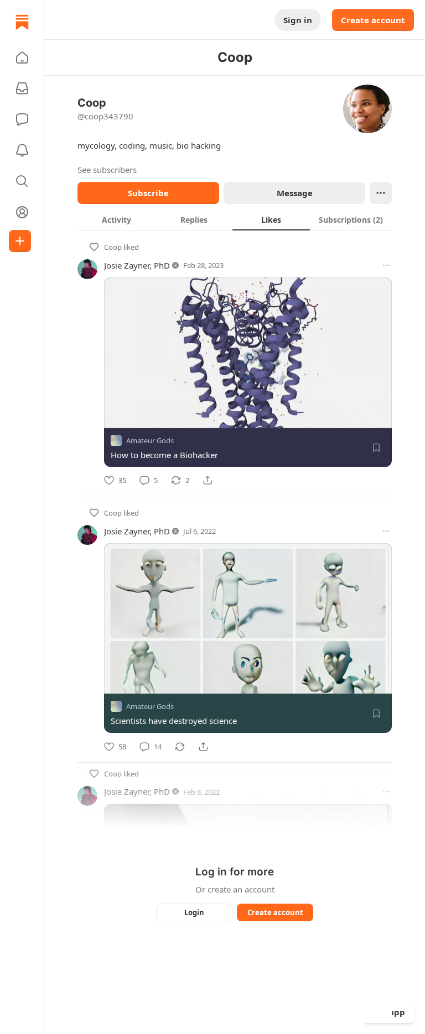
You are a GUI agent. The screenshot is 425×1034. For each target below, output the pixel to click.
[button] (22, 57)
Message (295, 192)
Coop (113, 247)
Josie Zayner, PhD (137, 265)
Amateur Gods (150, 440)
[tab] (116, 219)
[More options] (386, 265)
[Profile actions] (381, 193)
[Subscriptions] (22, 88)
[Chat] (22, 119)
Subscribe (148, 192)
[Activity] (22, 150)
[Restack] (179, 746)
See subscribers (107, 169)
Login (194, 912)
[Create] (20, 241)
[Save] (376, 447)
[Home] (22, 22)
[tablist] (234, 219)
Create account (373, 19)
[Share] (207, 480)
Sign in (297, 19)
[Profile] (22, 212)
